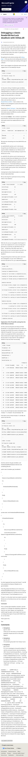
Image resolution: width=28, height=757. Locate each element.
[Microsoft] (14, 14)
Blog (19, 751)
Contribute (3, 753)
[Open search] (22, 14)
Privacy (8, 753)
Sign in (25, 14)
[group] (14, 79)
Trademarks (10, 755)
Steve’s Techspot (11, 108)
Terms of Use (4, 755)
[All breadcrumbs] (2, 29)
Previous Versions (12, 751)
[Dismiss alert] (26, 2)
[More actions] (26, 29)
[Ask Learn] (24, 29)
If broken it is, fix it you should (11, 29)
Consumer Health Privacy (18, 753)
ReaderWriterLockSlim (6, 102)
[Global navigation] (1, 14)
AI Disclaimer (4, 751)
